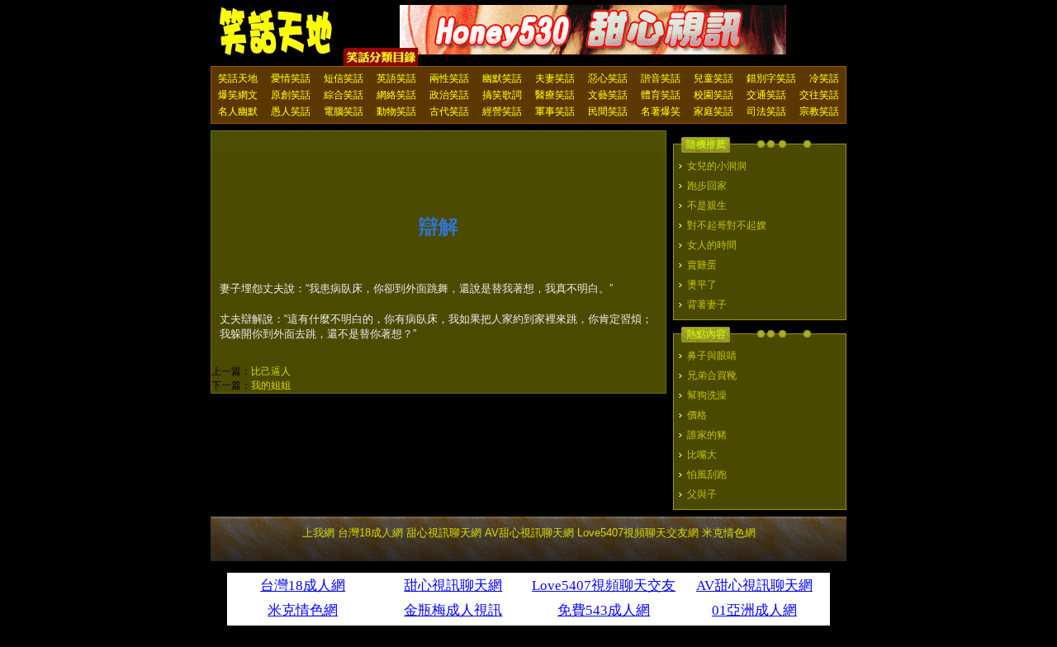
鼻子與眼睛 (712, 355)
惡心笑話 (608, 78)
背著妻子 (707, 304)
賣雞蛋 (702, 265)
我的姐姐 (271, 385)
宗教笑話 (819, 111)
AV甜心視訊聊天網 (529, 533)
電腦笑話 (343, 111)
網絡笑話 (396, 95)
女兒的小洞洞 (717, 166)
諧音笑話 (660, 78)
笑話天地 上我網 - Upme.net (277, 32)
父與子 (702, 494)
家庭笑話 (713, 111)
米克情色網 (729, 533)
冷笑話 (824, 78)
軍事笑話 (555, 111)
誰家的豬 (707, 435)
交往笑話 (819, 95)
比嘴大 (702, 454)
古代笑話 (449, 111)
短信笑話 (343, 78)
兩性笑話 (449, 78)
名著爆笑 (660, 111)
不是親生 (707, 205)
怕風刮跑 (707, 474)
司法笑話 (766, 111)
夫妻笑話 (555, 78)
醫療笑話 (555, 95)
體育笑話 (660, 95)
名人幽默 (238, 111)
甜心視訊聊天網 (443, 533)
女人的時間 (712, 245)
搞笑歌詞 (502, 95)
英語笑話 (396, 78)
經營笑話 (502, 111)
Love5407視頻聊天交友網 (638, 533)
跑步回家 (707, 185)
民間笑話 (608, 111)
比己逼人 (271, 371)
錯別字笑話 (771, 78)
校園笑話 (713, 95)
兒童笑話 (713, 78)
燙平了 (702, 284)
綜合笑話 (343, 95)
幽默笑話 (502, 78)
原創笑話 (290, 95)
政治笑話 (449, 95)
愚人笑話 (290, 111)
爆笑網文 (238, 95)
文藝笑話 (608, 95)
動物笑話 (396, 111)
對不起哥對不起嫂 (726, 225)
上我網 (318, 533)
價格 (697, 415)
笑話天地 (238, 78)
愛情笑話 (290, 78)
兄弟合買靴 (712, 375)
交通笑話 (766, 95)
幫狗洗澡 (707, 395)
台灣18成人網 (370, 533)
